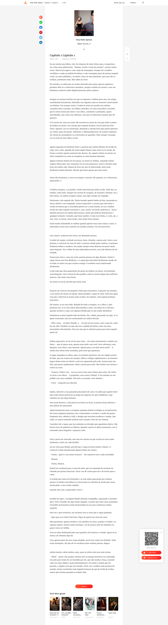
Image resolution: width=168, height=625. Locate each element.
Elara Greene (76, 617)
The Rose (110, 617)
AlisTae (64, 617)
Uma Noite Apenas (36, 2)
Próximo (84, 586)
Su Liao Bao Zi (54, 617)
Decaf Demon (100, 617)
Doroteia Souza (89, 617)
